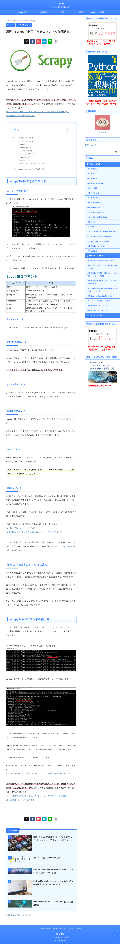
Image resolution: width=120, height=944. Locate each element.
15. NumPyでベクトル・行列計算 (99, 236)
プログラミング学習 (97, 12)
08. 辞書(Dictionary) (95, 203)
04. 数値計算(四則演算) (96, 183)
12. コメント (92, 222)
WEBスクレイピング (96, 256)
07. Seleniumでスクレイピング (99, 301)
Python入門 (22, 12)
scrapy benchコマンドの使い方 (31, 169)
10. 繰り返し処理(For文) (96, 212)
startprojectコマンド (28, 148)
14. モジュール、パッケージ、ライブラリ (102, 231)
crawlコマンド (25, 157)
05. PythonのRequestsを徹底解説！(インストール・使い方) (102, 289)
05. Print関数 (93, 188)
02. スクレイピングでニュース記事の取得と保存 (102, 267)
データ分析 (60, 12)
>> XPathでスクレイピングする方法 (21, 528)
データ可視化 (78, 12)
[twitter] (26, 41)
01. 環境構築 (92, 169)
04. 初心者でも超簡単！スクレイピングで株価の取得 (102, 282)
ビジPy (60, 4)
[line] (50, 41)
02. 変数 (91, 174)
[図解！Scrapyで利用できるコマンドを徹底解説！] (44, 41)
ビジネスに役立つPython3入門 (46, 858)
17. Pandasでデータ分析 (96, 246)
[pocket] (38, 41)
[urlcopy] (56, 41)
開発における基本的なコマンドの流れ (34, 163)
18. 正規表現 (92, 251)
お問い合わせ (90, 145)
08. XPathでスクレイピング (97, 306)
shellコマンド (25, 160)
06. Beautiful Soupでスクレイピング (101, 296)
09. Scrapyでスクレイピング (98, 310)
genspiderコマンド (27, 151)
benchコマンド (26, 145)
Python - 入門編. (94, 164)
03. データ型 (92, 178)
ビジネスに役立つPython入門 (60, 937)
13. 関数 (91, 227)
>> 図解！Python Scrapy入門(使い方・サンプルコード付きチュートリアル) (38, 773)
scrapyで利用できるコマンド (30, 137)
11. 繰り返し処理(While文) (97, 217)
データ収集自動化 (41, 12)
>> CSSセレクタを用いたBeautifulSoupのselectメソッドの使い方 (34, 532)
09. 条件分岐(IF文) (94, 207)
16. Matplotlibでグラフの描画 (98, 241)
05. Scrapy (12, 915)
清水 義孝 (102, 132)
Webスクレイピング (24, 915)
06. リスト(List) (93, 193)
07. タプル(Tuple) (94, 198)
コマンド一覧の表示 (27, 141)
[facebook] (32, 41)
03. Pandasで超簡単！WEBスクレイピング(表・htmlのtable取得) (103, 274)
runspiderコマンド (27, 154)
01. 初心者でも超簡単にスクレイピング (101, 260)
